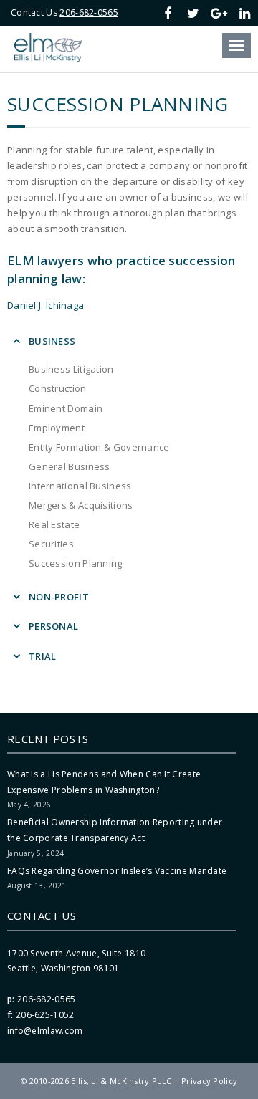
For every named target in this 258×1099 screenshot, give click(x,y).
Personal (53, 626)
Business (52, 341)
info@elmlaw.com (45, 1030)
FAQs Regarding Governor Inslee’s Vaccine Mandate (116, 871)
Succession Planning (76, 563)
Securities (51, 543)
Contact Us (41, 915)
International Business (80, 485)
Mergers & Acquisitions (81, 505)
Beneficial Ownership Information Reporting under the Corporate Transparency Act (114, 830)
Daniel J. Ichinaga (45, 305)
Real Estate (54, 524)
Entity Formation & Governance (99, 447)
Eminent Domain (65, 408)
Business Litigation (71, 369)
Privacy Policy (209, 1080)
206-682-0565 (88, 12)
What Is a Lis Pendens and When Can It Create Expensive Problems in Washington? (104, 782)
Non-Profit (59, 596)
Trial (43, 656)
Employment (57, 427)
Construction (58, 388)
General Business (69, 466)
